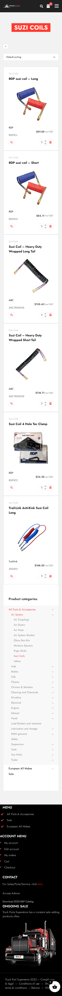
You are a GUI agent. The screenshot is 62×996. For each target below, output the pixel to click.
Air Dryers (19, 625)
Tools (14, 749)
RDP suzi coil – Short (24, 162)
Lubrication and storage (24, 729)
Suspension (17, 744)
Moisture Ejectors (23, 645)
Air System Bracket (24, 635)
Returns (35, 988)
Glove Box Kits (22, 640)
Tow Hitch (16, 755)
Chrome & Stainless (22, 687)
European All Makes (20, 768)
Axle (13, 666)
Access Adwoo (11, 893)
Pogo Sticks (20, 651)
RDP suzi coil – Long (23, 79)
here (40, 884)
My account (11, 843)
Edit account (11, 849)
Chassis (15, 682)
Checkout (9, 867)
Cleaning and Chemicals (24, 692)
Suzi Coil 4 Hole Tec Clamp (28, 424)
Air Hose (19, 630)
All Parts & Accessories (22, 609)
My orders (10, 855)
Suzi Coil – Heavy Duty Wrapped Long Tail (25, 249)
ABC (11, 300)
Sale (11, 774)
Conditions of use (29, 984)
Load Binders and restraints (26, 723)
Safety (14, 739)
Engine (15, 708)
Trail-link (13, 561)
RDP (11, 127)
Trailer (14, 760)
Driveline (16, 697)
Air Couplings (21, 620)
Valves (17, 661)
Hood (14, 718)
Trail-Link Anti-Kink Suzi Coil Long (28, 510)
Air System (17, 615)
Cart (6, 861)
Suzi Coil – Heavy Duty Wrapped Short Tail (25, 337)
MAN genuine (19, 734)
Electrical (16, 703)
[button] (50, 142)
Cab (13, 677)
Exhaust (15, 713)
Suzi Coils (13, 73)
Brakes (14, 671)
